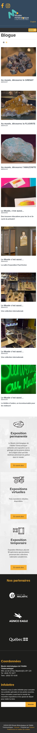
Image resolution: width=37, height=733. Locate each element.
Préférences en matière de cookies (18, 729)
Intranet (16, 727)
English (33, 22)
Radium (31, 727)
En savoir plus (18, 465)
